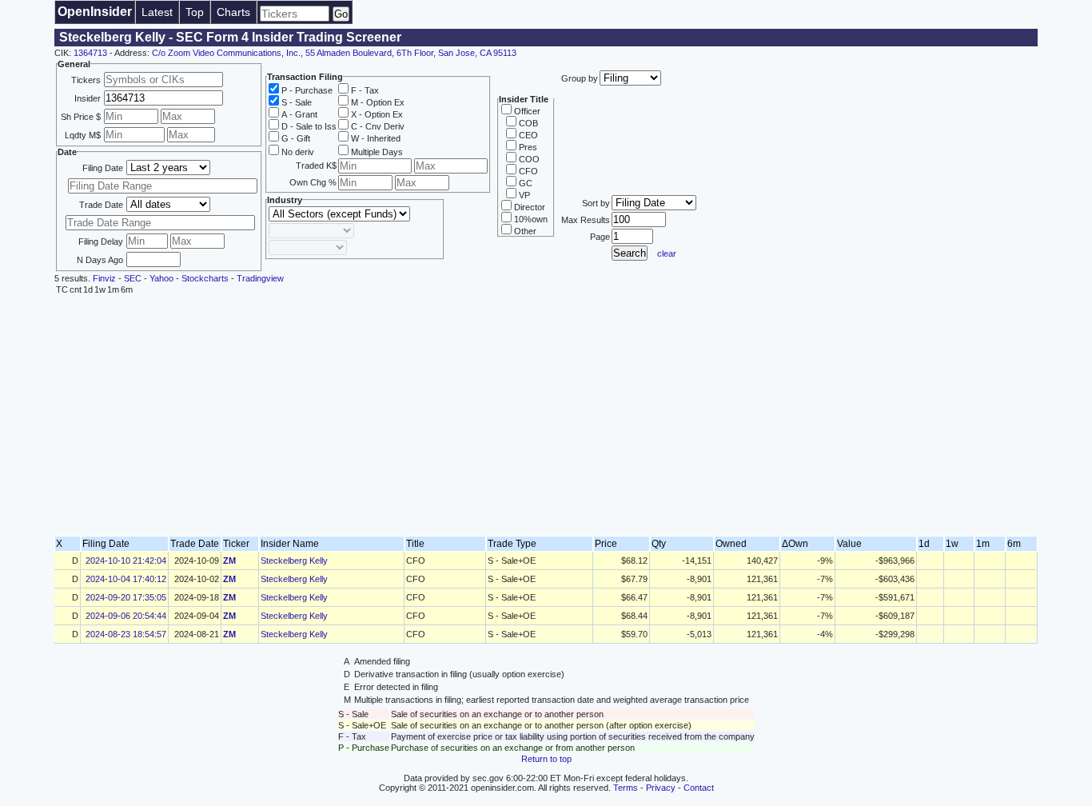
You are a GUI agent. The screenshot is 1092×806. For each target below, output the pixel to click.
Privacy (661, 787)
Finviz (104, 278)
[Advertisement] (546, 416)
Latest (157, 12)
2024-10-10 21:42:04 (126, 560)
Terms (625, 787)
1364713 (90, 53)
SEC (132, 278)
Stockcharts (205, 278)
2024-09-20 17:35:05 (126, 597)
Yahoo (161, 278)
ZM (229, 560)
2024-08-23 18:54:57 (126, 634)
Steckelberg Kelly (294, 560)
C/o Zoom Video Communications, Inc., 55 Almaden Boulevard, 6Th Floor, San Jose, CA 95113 (334, 53)
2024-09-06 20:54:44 (126, 615)
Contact (698, 787)
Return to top (546, 759)
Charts (233, 12)
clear (666, 253)
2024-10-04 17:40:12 (126, 579)
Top (194, 12)
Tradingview (260, 278)
